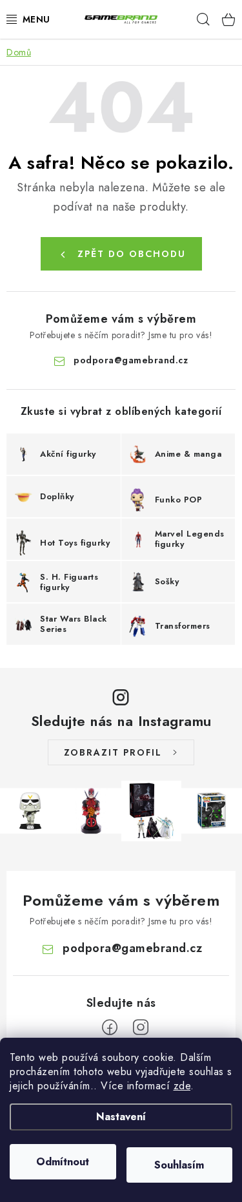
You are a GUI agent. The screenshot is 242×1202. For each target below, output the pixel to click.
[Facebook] (109, 1027)
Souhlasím (179, 1165)
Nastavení (121, 1116)
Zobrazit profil (113, 752)
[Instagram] (140, 1027)
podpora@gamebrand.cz (131, 360)
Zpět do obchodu (131, 253)
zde (182, 1085)
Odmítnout (62, 1161)
